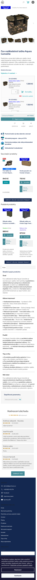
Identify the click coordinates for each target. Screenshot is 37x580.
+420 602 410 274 (9, 489)
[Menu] (33, 2)
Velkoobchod (4, 535)
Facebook (6, 493)
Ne (20, 399)
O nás (2, 508)
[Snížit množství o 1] (18, 93)
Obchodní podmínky (6, 511)
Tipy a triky (4, 538)
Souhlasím (17, 575)
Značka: (19, 7)
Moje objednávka (6, 541)
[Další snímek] (33, 23)
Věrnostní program (6, 529)
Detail (6, 182)
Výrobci (3, 517)
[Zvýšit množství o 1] (18, 91)
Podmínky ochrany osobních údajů (21, 565)
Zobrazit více (18, 473)
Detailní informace (6, 70)
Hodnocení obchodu (17, 411)
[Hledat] (23, 2)
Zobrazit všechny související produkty (17, 200)
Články (3, 520)
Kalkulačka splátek (27, 96)
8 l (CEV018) (6, 192)
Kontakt (3, 532)
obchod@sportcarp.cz (10, 486)
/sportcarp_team (8, 496)
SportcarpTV (7, 499)
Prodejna (3, 523)
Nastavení (17, 570)
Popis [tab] (3, 267)
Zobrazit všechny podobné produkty (18, 262)
